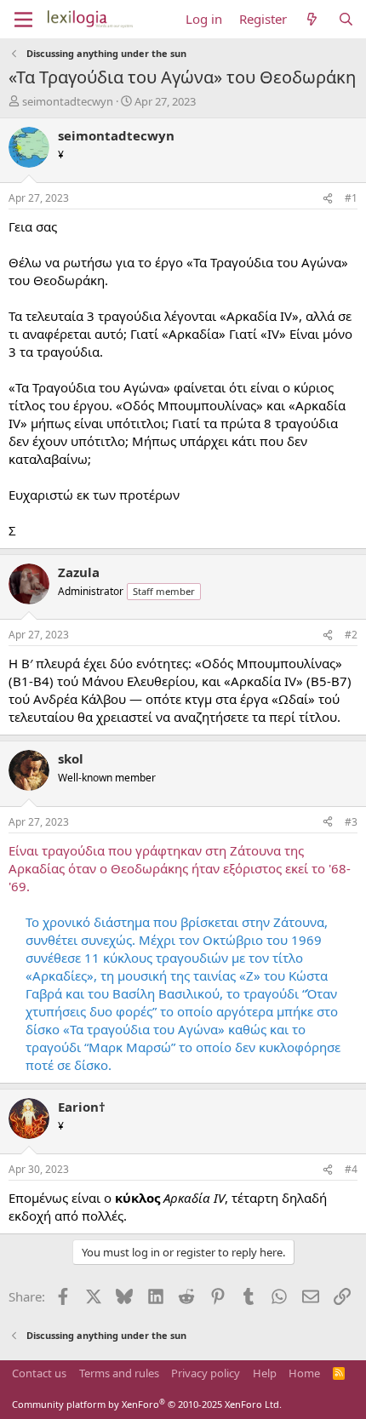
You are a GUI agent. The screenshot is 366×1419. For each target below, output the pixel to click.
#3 (351, 822)
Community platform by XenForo (147, 1404)
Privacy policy (205, 1373)
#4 (351, 1169)
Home (304, 1373)
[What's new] (312, 19)
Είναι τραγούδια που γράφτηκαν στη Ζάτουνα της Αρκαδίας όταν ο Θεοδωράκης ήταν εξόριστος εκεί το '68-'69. (180, 868)
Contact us (39, 1373)
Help (265, 1373)
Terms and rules (119, 1373)
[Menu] (23, 20)
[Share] (328, 199)
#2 (351, 634)
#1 (351, 198)
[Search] (346, 19)
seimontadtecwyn (67, 101)
